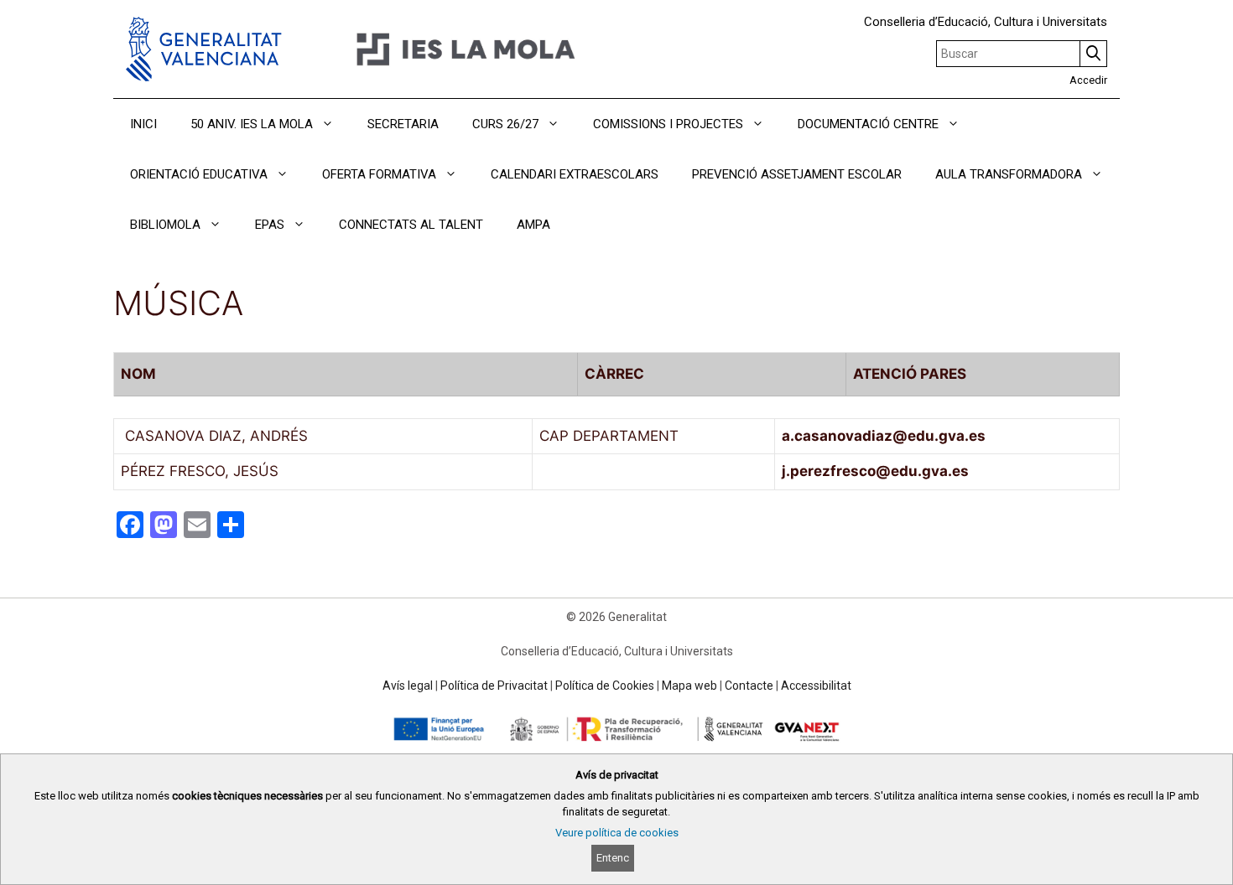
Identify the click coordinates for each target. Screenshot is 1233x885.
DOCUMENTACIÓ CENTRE (868, 124)
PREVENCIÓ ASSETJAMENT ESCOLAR (797, 174)
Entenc (612, 857)
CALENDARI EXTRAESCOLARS (574, 174)
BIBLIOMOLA (165, 224)
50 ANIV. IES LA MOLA (251, 124)
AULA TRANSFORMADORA (1008, 174)
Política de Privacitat (494, 685)
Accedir (1088, 80)
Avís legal (407, 685)
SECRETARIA (403, 124)
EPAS (269, 224)
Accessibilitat (816, 685)
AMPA (533, 224)
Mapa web (689, 685)
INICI (143, 124)
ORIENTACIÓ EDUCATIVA (199, 174)
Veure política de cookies (617, 832)
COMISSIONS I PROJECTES (668, 124)
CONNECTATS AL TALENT (411, 224)
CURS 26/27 (505, 124)
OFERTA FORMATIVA (379, 174)
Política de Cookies (604, 685)
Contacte (749, 685)
